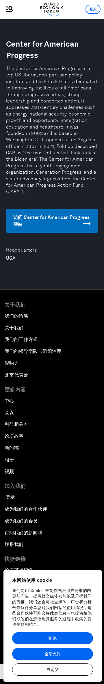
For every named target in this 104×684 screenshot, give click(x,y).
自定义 (53, 669)
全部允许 (52, 654)
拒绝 (53, 638)
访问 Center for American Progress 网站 (51, 220)
